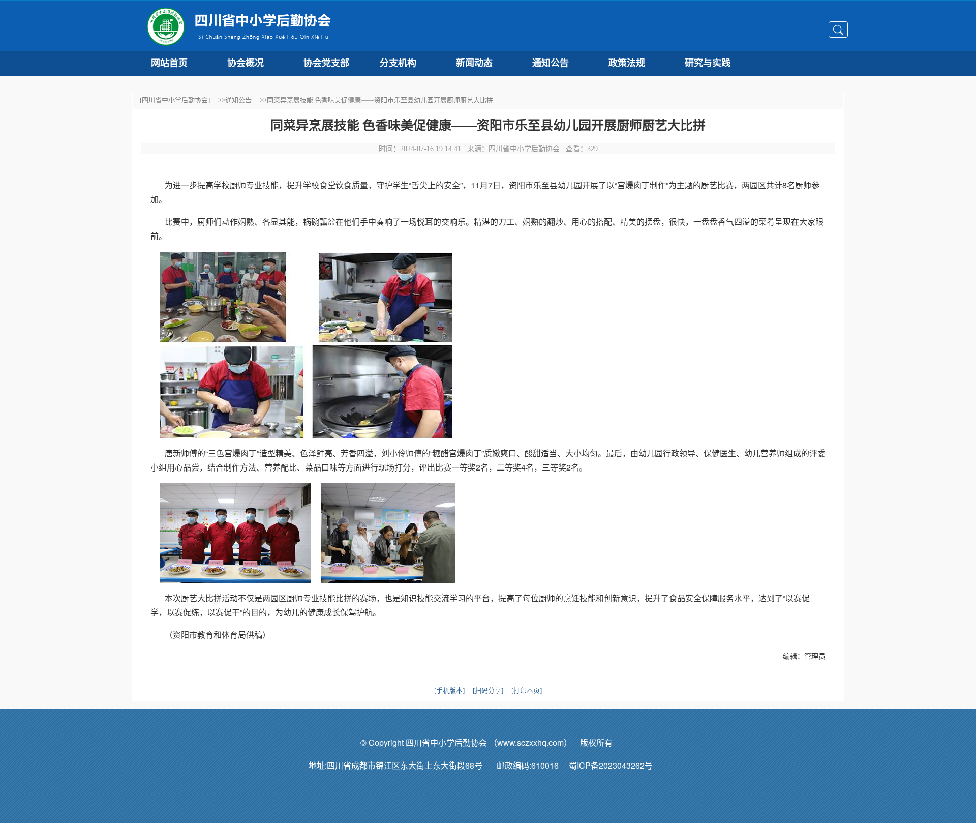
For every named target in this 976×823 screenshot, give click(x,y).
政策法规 (626, 63)
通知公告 (550, 63)
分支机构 (398, 63)
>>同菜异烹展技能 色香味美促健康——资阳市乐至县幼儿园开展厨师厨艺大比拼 (376, 100)
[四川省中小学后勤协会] (175, 100)
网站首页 (169, 63)
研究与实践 (707, 63)
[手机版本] (449, 690)
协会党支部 (326, 63)
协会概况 (245, 63)
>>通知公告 (235, 100)
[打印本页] (526, 690)
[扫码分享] (488, 690)
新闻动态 (474, 63)
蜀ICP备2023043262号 (618, 765)
